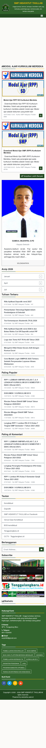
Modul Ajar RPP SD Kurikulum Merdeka (20, 100)
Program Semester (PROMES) (14, 668)
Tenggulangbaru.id (11, 531)
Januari (22, 276)
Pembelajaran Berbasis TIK (13, 659)
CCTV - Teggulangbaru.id (14, 536)
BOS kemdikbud (10, 525)
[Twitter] (10, 683)
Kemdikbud (8, 503)
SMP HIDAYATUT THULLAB (31, 692)
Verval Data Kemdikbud (13, 519)
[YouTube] (21, 683)
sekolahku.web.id (27, 697)
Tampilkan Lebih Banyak (33, 176)
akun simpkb (31, 651)
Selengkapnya (23, 263)
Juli (22, 289)
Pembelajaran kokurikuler (13, 651)
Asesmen (39, 655)
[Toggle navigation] (41, 15)
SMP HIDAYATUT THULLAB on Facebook (20, 514)
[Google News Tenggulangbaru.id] (23, 586)
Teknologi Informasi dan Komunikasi (16, 672)
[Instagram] (15, 683)
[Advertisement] (23, 42)
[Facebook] (4, 683)
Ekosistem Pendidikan (11, 663)
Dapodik (7, 508)
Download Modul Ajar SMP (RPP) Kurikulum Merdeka (22, 151)
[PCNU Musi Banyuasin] (23, 594)
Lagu (24, 663)
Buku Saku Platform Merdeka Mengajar (18, 655)
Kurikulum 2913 (32, 659)
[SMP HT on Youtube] (23, 570)
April (22, 283)
